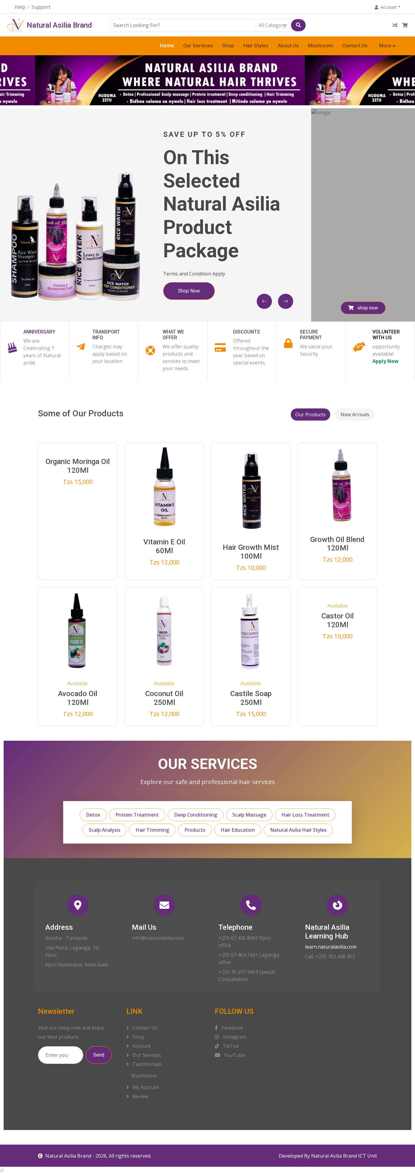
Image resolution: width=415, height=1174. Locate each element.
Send (98, 1055)
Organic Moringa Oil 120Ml (78, 466)
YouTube (234, 1055)
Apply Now (385, 361)
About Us (288, 45)
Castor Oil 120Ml (337, 620)
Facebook (231, 1027)
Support (41, 7)
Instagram (233, 1037)
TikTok (230, 1046)
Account (141, 1046)
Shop (228, 45)
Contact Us (355, 45)
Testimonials (146, 1064)
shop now (367, 308)
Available (77, 683)
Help (20, 7)
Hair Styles (256, 45)
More (385, 45)
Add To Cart (81, 548)
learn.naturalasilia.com (330, 946)
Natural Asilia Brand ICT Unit (344, 1155)
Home (167, 45)
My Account (145, 1087)
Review (139, 1096)
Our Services (198, 45)
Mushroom (320, 45)
